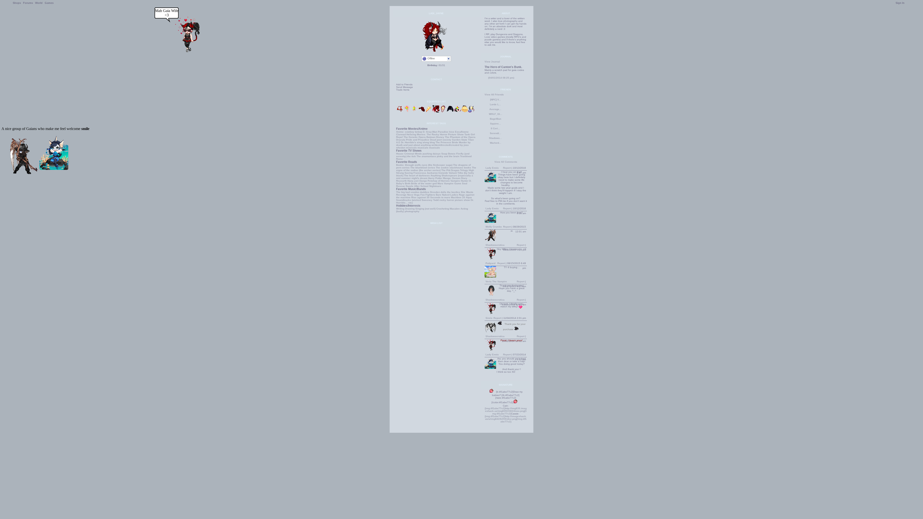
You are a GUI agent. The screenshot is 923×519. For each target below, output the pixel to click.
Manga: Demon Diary (455, 178)
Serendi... (495, 133)
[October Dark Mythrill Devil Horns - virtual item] (471, 111)
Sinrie (489, 318)
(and (466, 153)
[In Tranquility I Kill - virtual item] (435, 111)
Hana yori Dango (417, 180)
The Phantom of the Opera (460, 137)
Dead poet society (440, 139)
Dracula (400, 139)
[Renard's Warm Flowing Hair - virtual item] (407, 111)
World (39, 2)
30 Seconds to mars (438, 197)
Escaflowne (462, 131)
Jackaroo (432, 173)
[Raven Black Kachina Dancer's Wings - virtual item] (450, 111)
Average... (495, 109)
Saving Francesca (415, 173)
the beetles (453, 192)
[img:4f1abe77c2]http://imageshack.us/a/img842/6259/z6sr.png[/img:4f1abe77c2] (506, 419)
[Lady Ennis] (53, 169)
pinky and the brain (448, 156)
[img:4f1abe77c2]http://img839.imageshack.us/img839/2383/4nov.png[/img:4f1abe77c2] (506, 411)
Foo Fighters (427, 194)
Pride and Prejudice (417, 139)
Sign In (900, 2)
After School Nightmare (427, 186)
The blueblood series (422, 167)
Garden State (459, 139)
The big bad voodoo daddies (412, 192)
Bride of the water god (424, 183)
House (400, 153)
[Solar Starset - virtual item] (414, 111)
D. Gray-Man (430, 131)
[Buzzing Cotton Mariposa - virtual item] (464, 111)
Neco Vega (413, 194)
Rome (399, 159)
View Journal (492, 61)
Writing (400, 208)
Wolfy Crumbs (494, 226)
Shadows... (495, 138)
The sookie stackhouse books (453, 167)
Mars (440, 183)
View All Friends (494, 94)
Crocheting (442, 208)
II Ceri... (495, 128)
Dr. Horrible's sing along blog (418, 142)
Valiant (453, 173)
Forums (28, 2)
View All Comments (505, 162)
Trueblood (466, 156)
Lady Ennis (492, 168)
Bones (451, 153)
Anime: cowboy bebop (409, 131)
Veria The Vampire (496, 281)
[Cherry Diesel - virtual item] (421, 111)
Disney (440, 137)
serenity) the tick (406, 156)
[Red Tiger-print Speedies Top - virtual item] (399, 111)
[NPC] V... (495, 99)
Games (49, 2)
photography (412, 211)
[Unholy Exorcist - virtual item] (428, 111)
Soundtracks (403, 200)
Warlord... (495, 143)
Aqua (469, 197)
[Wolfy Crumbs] (24, 173)
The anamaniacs (426, 156)
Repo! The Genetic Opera (411, 137)
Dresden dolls (438, 192)
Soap (444, 153)
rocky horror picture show (454, 200)
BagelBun (495, 118)
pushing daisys (432, 153)
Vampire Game (452, 183)
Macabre (455, 208)
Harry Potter (435, 178)
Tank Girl (469, 134)
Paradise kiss (446, 131)
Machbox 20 (458, 197)
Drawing (410, 208)
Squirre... (495, 123)
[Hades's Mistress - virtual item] (443, 111)
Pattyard (490, 263)
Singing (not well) (425, 208)
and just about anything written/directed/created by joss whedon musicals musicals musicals (432, 146)
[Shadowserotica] (186, 51)
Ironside (443, 173)
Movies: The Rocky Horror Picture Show (440, 134)
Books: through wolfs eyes (411, 165)
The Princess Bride (447, 142)
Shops (17, 2)
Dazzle (409, 186)
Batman (430, 137)
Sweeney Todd (430, 200)
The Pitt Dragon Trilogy (454, 170)
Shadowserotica (495, 245)
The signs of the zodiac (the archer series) (436, 169)
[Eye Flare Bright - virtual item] (457, 111)
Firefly (460, 153)
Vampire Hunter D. (461, 180)
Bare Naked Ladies (447, 194)
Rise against (418, 197)
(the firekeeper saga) (440, 165)
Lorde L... (495, 104)
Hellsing (411, 134)
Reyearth (401, 180)
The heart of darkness (417, 175)
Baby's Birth (403, 183)
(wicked (416, 200)
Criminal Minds (413, 153)
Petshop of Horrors (439, 180)
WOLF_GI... (495, 114)
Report (507, 168)
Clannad (401, 134)
